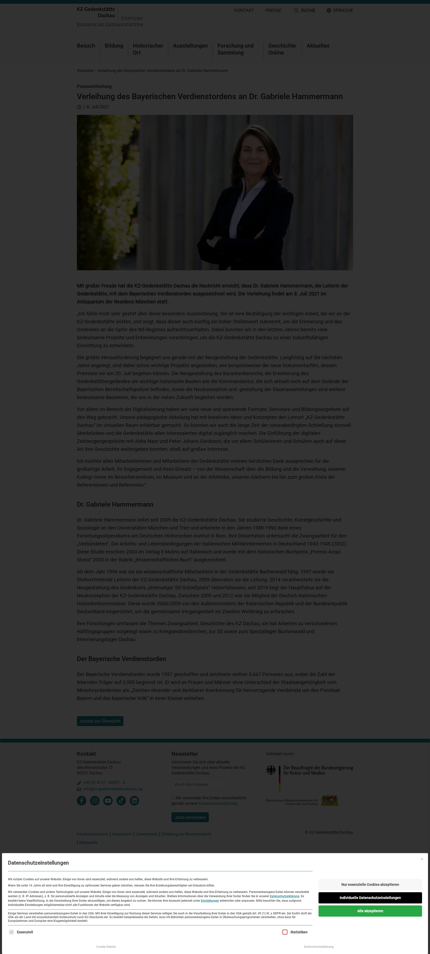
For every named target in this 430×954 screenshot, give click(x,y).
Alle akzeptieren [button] (370, 911)
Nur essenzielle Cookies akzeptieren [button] (370, 884)
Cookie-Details (106, 947)
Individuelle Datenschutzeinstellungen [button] (370, 898)
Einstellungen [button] (210, 900)
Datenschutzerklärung (284, 896)
